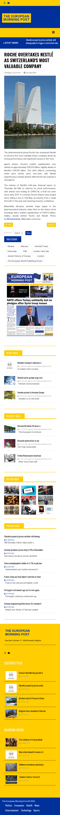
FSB (25, 251)
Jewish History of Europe (19, 256)
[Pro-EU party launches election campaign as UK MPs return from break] (45, 490)
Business (17, 73)
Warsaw (24, 246)
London (40, 256)
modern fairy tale (41, 251)
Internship (12, 251)
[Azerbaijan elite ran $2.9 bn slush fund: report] (28, 500)
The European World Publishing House (25, 261)
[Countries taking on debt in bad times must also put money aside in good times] (28, 510)
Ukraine (11, 246)
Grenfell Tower (41, 246)
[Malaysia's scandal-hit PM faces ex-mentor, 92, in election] (11, 490)
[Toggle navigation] (53, 32)
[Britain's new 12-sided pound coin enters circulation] (11, 510)
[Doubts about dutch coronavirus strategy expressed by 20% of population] (28, 490)
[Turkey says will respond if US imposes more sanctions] (45, 500)
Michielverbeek (13, 219)
